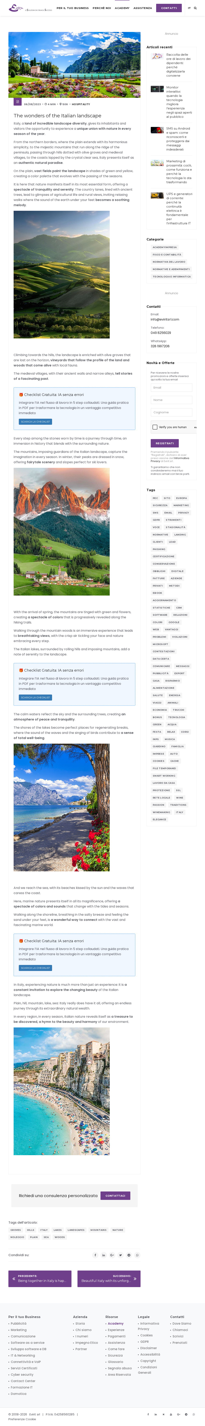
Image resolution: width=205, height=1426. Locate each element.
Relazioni (180, 615)
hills (30, 1230)
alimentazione (163, 688)
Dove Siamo (182, 1323)
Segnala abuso (120, 1368)
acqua (172, 724)
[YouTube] (171, 1414)
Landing (180, 534)
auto (174, 753)
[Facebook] (95, 1255)
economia (160, 710)
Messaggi (182, 666)
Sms (155, 512)
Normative (160, 534)
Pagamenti (117, 1336)
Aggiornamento (164, 600)
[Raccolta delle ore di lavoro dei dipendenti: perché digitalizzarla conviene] (157, 56)
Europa (181, 498)
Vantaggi (171, 629)
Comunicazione (23, 1336)
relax (171, 731)
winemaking (161, 812)
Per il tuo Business (73, 8)
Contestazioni (164, 651)
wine (179, 797)
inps (156, 739)
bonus (157, 717)
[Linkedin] (103, 1255)
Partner (81, 1349)
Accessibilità (150, 1354)
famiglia (177, 746)
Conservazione (164, 563)
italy (44, 1230)
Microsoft (160, 644)
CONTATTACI (115, 1195)
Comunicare (161, 666)
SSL (178, 790)
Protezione (161, 790)
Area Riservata (119, 1375)
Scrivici (178, 1336)
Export (179, 673)
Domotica (18, 1394)
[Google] (112, 1255)
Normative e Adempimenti (171, 269)
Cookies (158, 761)
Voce (156, 527)
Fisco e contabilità (167, 254)
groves (15, 1230)
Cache (174, 761)
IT (189, 8)
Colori (158, 622)
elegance (159, 819)
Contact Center (23, 1381)
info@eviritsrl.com (165, 319)
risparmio (172, 680)
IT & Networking (23, 1355)
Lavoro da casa (164, 783)
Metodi (174, 585)
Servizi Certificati (24, 1368)
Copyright (148, 1361)
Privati (158, 585)
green (157, 724)
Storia (80, 1323)
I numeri (81, 1336)
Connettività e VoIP (26, 1362)
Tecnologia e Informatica (172, 276)
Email (168, 512)
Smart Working (164, 775)
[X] (163, 1414)
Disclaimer (148, 1348)
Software (160, 615)
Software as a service (27, 1343)
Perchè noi (102, 8)
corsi (185, 731)
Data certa (161, 658)
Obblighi (159, 571)
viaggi (157, 702)
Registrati (165, 443)
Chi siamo (83, 1330)
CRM (179, 607)
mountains (98, 1230)
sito (167, 498)
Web (156, 629)
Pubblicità (160, 673)
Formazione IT (22, 1387)
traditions (178, 805)
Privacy (183, 512)
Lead (172, 541)
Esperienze (116, 1330)
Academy (122, 8)
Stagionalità (175, 527)
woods (60, 1237)
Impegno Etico (86, 1343)
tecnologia (176, 717)
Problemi (159, 636)
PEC (155, 498)
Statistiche (161, 607)
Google (174, 622)
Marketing (181, 505)
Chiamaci (180, 1330)
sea (46, 1237)
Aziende (176, 578)
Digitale (177, 571)
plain (34, 1237)
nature (118, 1230)
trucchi (178, 710)
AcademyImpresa (165, 247)
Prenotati (180, 1343)
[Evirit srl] (30, 8)
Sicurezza (160, 505)
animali (173, 702)
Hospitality (81, 104)
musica (170, 739)
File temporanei (164, 768)
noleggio (17, 1237)
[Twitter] (120, 1255)
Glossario (115, 1362)
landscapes (76, 1230)
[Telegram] (129, 1255)
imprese (158, 753)
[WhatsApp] (137, 1255)
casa (156, 680)
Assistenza (143, 8)
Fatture (159, 578)
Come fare (116, 1349)
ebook (157, 593)
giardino (159, 746)
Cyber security (22, 1375)
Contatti (169, 8)
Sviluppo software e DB (28, 1349)
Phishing (159, 549)
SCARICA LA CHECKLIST (35, 421)
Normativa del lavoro (169, 261)
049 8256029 (161, 333)
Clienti (158, 541)
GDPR (156, 520)
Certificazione (163, 556)
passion (158, 805)
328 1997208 (160, 346)
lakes (58, 1230)
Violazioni (179, 636)
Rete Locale (161, 797)
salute (158, 695)
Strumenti (173, 520)
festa (157, 731)
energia (174, 695)
